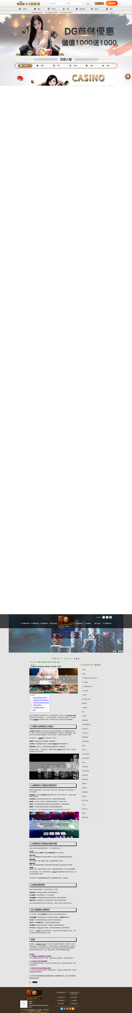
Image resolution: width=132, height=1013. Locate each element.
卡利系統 (25, 1009)
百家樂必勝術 (85, 741)
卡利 (21, 1009)
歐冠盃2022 (85, 809)
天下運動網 (85, 682)
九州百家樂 (85, 690)
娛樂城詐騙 (85, 817)
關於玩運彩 (97, 623)
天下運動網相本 (78, 623)
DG (36, 1009)
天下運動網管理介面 (25, 625)
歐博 (28, 1009)
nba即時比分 (85, 733)
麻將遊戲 (84, 703)
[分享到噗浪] (70, 1008)
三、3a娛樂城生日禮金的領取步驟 (39, 702)
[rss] (73, 1008)
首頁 (31, 662)
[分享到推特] (62, 1008)
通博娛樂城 (85, 792)
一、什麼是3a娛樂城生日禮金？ (39, 698)
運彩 (83, 711)
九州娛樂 (44, 1009)
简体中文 (99, 617)
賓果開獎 (84, 788)
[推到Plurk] (30, 982)
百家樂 (83, 669)
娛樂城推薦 (85, 775)
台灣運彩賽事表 (86, 724)
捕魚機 (83, 745)
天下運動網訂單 (107, 623)
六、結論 (32, 710)
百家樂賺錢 (85, 766)
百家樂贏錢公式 (86, 758)
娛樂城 (34, 662)
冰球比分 (84, 749)
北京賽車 (84, 695)
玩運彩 (83, 673)
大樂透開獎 (85, 720)
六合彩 (83, 804)
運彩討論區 (85, 800)
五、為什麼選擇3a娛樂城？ (37, 707)
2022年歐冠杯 (85, 754)
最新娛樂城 (85, 779)
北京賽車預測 (85, 771)
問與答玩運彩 (53, 623)
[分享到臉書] (64, 1008)
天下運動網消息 (44, 623)
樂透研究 (84, 783)
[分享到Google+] (67, 1008)
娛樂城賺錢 (85, 737)
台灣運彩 (84, 716)
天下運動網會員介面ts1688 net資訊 (34, 625)
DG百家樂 (40, 1009)
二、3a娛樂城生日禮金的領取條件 (39, 700)
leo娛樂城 (84, 707)
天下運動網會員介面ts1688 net (90, 678)
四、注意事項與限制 (35, 705)
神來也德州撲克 (86, 699)
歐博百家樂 (32, 1009)
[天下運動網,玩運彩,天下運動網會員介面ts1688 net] (66, 622)
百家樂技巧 (85, 728)
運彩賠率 (84, 796)
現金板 (83, 762)
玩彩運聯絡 (88, 623)
